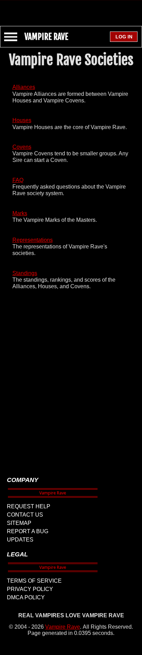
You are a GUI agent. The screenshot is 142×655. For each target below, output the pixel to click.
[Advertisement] (71, 9)
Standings (24, 273)
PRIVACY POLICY (30, 589)
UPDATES (20, 540)
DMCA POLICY (26, 597)
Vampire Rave (62, 627)
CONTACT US (25, 515)
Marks (19, 213)
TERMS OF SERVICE (34, 581)
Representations (32, 240)
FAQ (17, 180)
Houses (21, 120)
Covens (21, 147)
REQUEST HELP (28, 506)
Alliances (23, 87)
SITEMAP (19, 523)
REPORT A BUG (27, 531)
